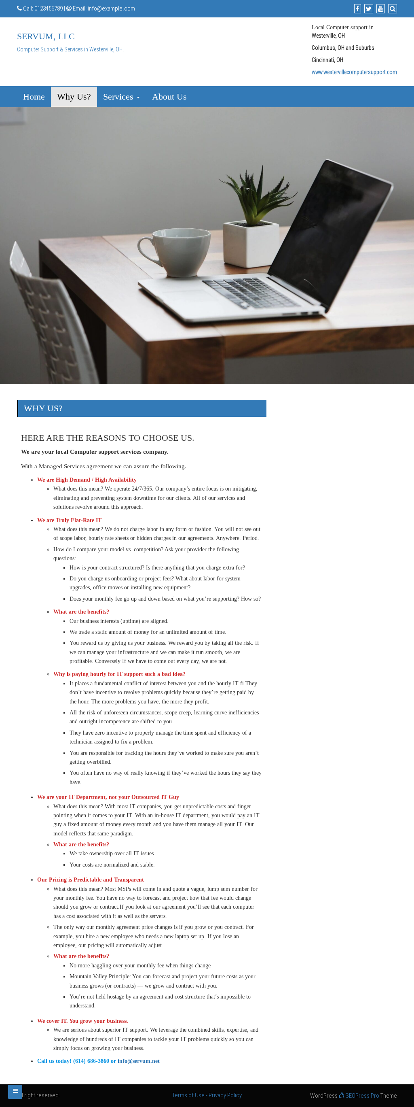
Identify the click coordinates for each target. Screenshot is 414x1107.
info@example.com (111, 8)
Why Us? (74, 96)
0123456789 (48, 8)
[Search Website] (391, 9)
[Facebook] (356, 9)
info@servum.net (139, 1061)
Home (34, 96)
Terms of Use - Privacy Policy (207, 1095)
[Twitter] (367, 9)
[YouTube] (379, 9)
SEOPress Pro (361, 1095)
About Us (169, 96)
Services (119, 96)
